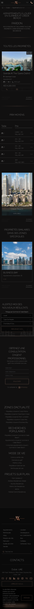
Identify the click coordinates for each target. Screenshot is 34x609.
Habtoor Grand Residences (17, 492)
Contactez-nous (25, 544)
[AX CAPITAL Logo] (16, 2)
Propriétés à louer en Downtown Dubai (17, 414)
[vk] (26, 578)
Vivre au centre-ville (17, 457)
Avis (21, 538)
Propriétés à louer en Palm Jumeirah (17, 417)
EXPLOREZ (17, 213)
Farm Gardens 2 (17, 478)
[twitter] (10, 578)
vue (4, 279)
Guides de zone (8, 544)
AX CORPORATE (25, 535)
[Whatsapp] (18, 578)
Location (23, 530)
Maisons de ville (8, 538)
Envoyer (17, 381)
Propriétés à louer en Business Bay (17, 422)
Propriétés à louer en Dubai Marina (17, 411)
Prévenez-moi (17, 329)
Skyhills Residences (17, 484)
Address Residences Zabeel (17, 481)
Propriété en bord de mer (17, 465)
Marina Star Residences (17, 486)
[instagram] (22, 578)
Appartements (7, 530)
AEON (17, 489)
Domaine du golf (17, 460)
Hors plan (6, 541)
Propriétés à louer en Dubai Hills (17, 419)
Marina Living (17, 463)
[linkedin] (14, 578)
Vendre (5, 546)
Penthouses (7, 533)
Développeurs (24, 533)
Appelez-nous (17, 584)
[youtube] (31, 578)
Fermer (27, 598)
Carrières (23, 541)
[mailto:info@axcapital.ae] (3, 578)
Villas (5, 535)
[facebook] (6, 578)
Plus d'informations (8, 606)
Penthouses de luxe (17, 468)
